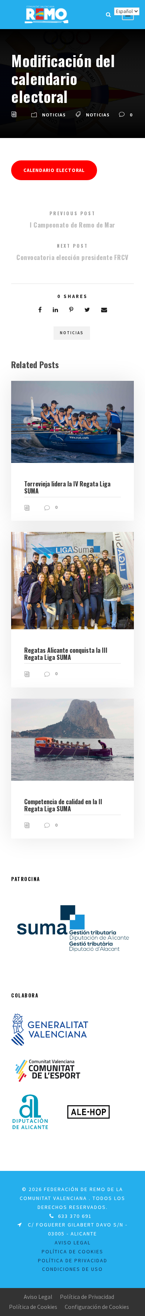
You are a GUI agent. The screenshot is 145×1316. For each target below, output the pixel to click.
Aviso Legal (38, 1296)
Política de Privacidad (72, 1260)
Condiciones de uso (72, 1269)
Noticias (54, 115)
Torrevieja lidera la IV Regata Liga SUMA (67, 487)
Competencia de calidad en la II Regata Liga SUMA (63, 805)
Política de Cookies (33, 1306)
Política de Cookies (72, 1251)
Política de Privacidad (87, 1296)
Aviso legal (73, 1242)
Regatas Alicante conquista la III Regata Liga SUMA (65, 654)
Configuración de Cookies (97, 1306)
